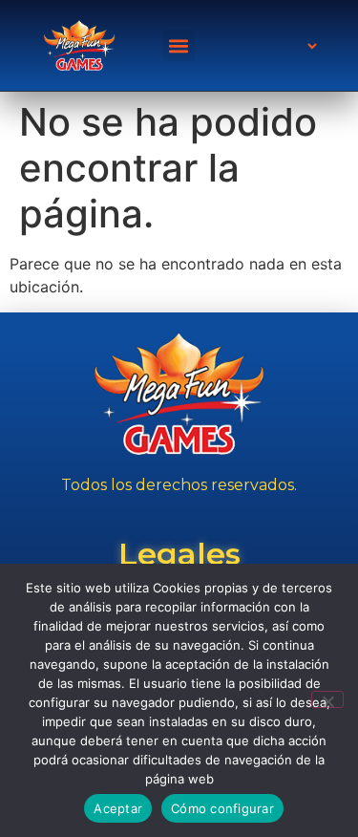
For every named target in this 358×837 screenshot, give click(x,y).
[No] (327, 699)
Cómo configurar (222, 808)
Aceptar (118, 808)
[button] (179, 45)
